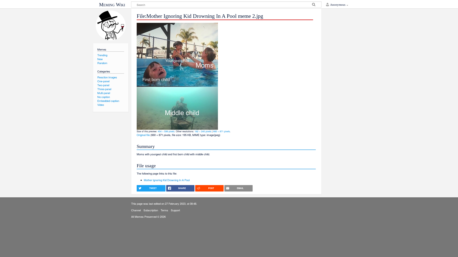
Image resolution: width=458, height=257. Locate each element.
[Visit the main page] (111, 25)
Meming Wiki (112, 4)
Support (175, 210)
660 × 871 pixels (221, 131)
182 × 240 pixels (203, 131)
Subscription (150, 210)
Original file (143, 135)
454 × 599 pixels (166, 131)
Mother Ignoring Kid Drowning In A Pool (167, 180)
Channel (136, 210)
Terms (164, 210)
